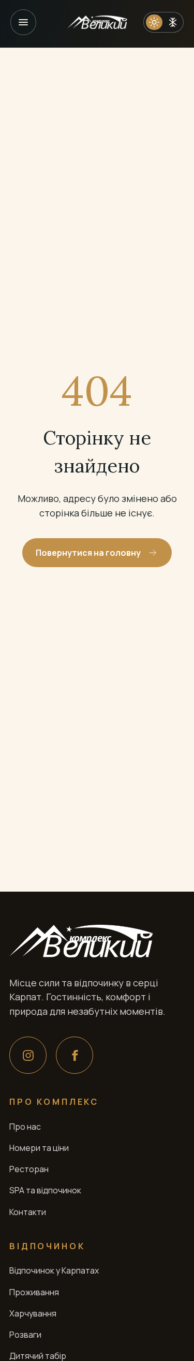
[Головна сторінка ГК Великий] (81, 941)
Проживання (34, 1292)
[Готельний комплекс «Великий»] (97, 22)
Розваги (25, 1334)
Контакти (27, 1212)
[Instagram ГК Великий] (28, 1055)
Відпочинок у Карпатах (54, 1270)
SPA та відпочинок (45, 1190)
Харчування (32, 1313)
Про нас (25, 1126)
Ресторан (29, 1169)
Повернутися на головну (88, 552)
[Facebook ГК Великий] (74, 1055)
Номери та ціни (39, 1147)
